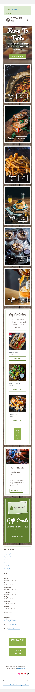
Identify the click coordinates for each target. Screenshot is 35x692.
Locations (17, 56)
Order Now (17, 434)
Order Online (17, 652)
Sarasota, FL (7, 554)
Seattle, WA (7, 569)
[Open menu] (28, 20)
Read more (17, 358)
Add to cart (17, 389)
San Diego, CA (8, 560)
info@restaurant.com (14, 629)
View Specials (16, 490)
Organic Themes (21, 668)
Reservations (18, 641)
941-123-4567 (15, 9)
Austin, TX (7, 566)
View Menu (22, 96)
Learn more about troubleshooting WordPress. (16, 685)
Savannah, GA (8, 563)
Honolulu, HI (7, 557)
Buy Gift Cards (17, 537)
